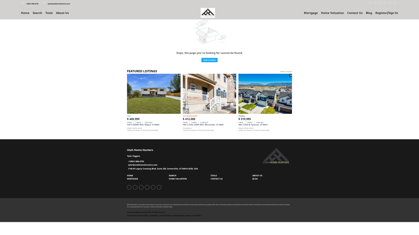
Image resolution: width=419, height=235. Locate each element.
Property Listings (179, 215)
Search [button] (37, 13)
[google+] (394, 3)
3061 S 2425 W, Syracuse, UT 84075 (253, 124)
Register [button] (381, 13)
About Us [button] (62, 13)
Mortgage (311, 13)
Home (25, 13)
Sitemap (188, 215)
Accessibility (197, 215)
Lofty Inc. (138, 212)
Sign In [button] (393, 13)
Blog (369, 13)
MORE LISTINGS (286, 72)
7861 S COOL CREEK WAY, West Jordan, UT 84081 (203, 124)
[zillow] (385, 3)
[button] (130, 176)
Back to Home (209, 60)
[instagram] (390, 3)
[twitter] (380, 3)
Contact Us (355, 13)
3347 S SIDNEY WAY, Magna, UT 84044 (143, 124)
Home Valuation (332, 13)
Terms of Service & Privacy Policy (137, 215)
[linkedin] (375, 3)
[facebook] (370, 3)
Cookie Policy (154, 215)
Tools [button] (49, 13)
